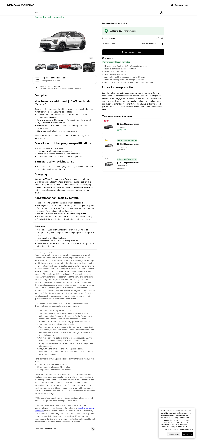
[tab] (41, 66)
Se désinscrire (173, 434)
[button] (65, 40)
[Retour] (36, 12)
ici (192, 429)
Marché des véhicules (20, 5)
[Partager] (161, 12)
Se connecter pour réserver (133, 52)
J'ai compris (187, 434)
